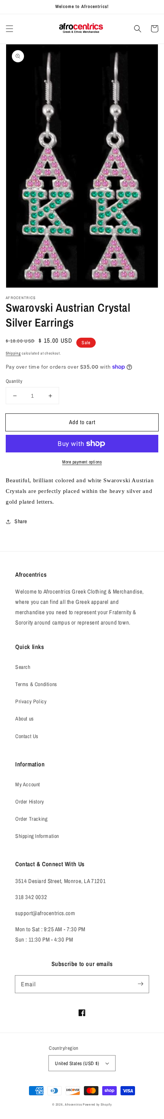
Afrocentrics (73, 1104)
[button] (9, 28)
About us (24, 718)
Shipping (13, 353)
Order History (29, 801)
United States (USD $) (77, 1063)
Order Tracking (31, 818)
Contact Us (27, 736)
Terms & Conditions (36, 684)
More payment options (82, 462)
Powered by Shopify (97, 1104)
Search (23, 667)
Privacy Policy (31, 701)
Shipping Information (37, 836)
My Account (27, 784)
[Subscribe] (140, 984)
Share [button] (20, 521)
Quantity (14, 381)
